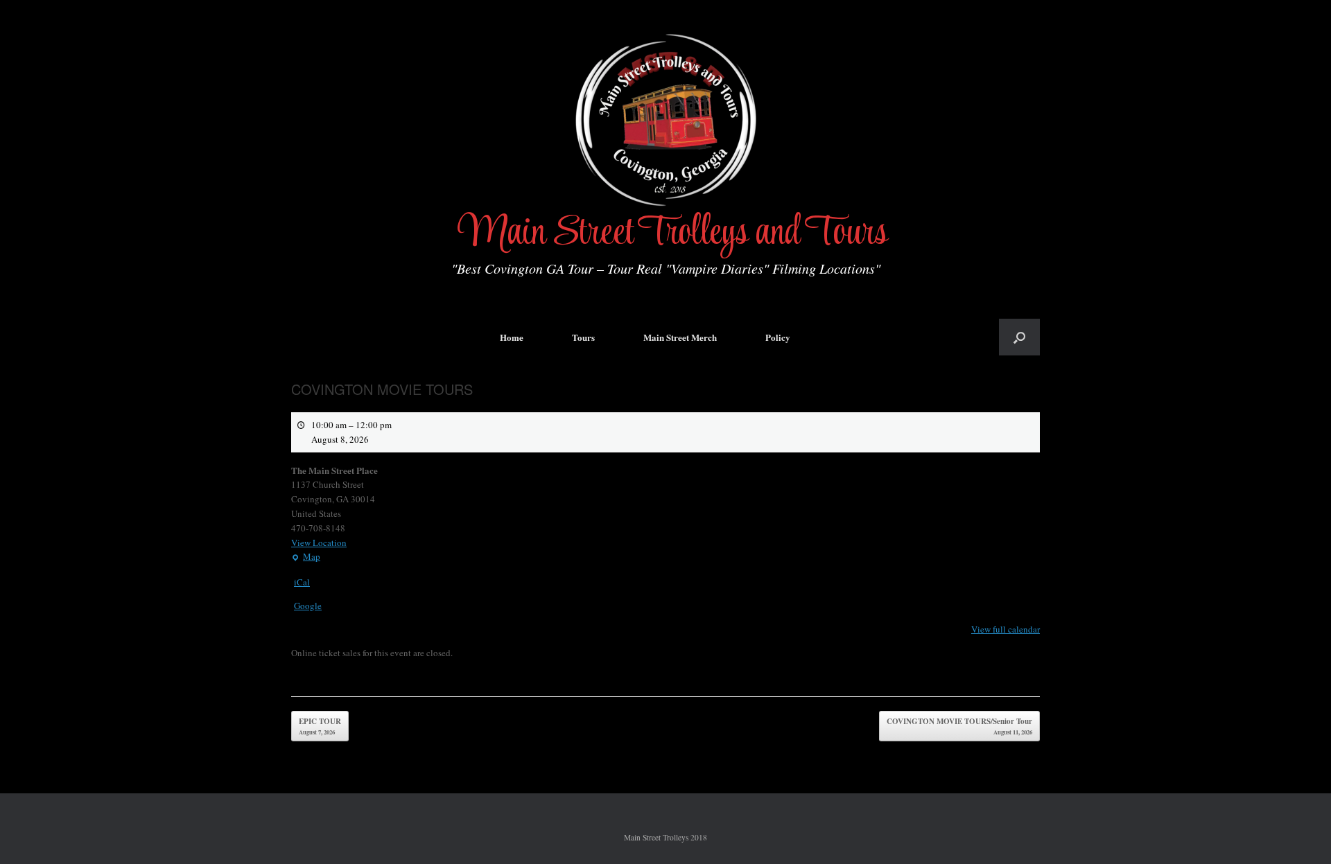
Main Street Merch (680, 337)
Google (308, 605)
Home (511, 337)
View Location (319, 542)
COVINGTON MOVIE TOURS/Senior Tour (959, 726)
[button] (1019, 337)
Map (305, 557)
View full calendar (1005, 629)
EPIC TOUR (320, 726)
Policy (777, 337)
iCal (302, 582)
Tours (583, 337)
